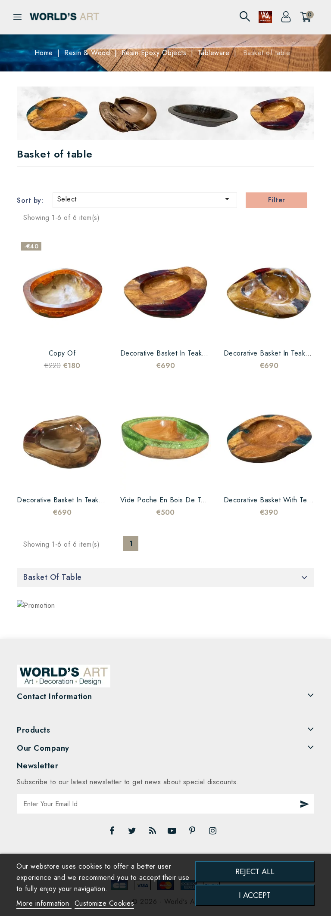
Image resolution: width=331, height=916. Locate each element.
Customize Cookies (104, 903)
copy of (62, 353)
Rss (153, 833)
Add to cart (88, 330)
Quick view (70, 330)
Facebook (113, 833)
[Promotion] (36, 605)
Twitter (133, 833)
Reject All (255, 871)
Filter (276, 200)
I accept (255, 895)
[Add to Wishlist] (36, 330)
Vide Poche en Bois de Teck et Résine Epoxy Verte (202, 500)
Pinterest (193, 833)
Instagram (214, 833)
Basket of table (52, 577)
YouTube (173, 833)
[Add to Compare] (53, 330)
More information (44, 903)
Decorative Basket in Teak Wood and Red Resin (196, 353)
